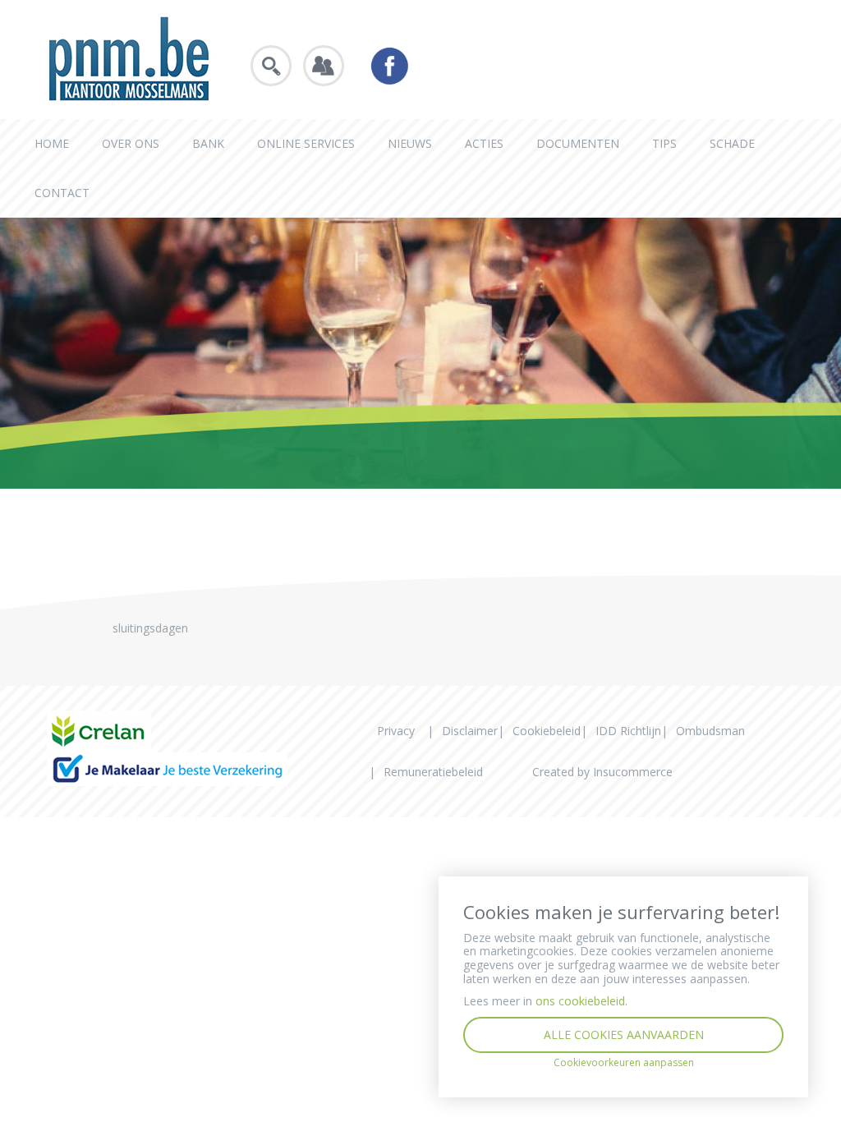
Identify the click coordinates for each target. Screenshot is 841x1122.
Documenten (577, 143)
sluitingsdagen (150, 628)
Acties (484, 143)
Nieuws (410, 143)
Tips (664, 143)
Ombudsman (710, 730)
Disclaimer (470, 730)
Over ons (130, 143)
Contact (62, 192)
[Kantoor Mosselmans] (129, 58)
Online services (306, 143)
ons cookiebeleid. (581, 1001)
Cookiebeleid (546, 730)
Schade (732, 143)
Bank (208, 143)
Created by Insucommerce (602, 771)
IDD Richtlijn (628, 730)
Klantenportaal (323, 65)
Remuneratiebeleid (433, 771)
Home (51, 143)
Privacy (396, 730)
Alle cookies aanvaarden (624, 1034)
